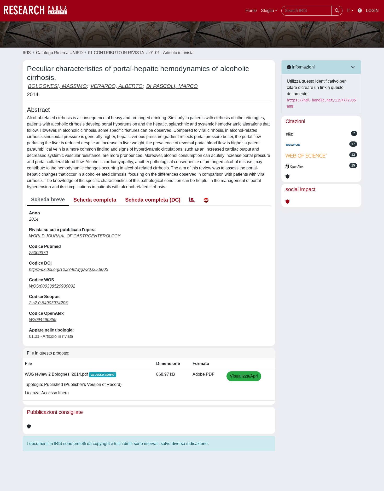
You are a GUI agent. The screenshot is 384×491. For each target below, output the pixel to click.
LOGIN (372, 10)
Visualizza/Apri (244, 376)
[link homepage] (38, 10)
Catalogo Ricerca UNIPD (59, 52)
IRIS (27, 52)
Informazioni (303, 67)
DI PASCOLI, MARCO (172, 86)
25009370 (38, 252)
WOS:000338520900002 (52, 286)
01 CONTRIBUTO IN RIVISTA (116, 52)
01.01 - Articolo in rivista (171, 52)
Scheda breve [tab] (48, 199)
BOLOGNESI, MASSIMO (57, 86)
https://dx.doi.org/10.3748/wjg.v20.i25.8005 (68, 269)
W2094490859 (42, 319)
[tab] (192, 199)
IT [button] (348, 10)
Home (251, 10)
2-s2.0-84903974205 (48, 303)
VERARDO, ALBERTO (116, 86)
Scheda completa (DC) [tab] (153, 200)
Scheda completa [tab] (94, 200)
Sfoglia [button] (267, 10)
